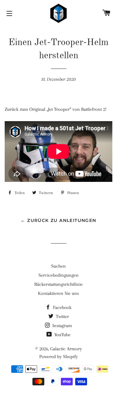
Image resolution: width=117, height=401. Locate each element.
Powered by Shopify (58, 356)
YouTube (62, 334)
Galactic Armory (66, 349)
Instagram (61, 325)
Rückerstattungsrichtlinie (58, 284)
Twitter (62, 316)
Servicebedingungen (58, 275)
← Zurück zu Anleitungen (58, 220)
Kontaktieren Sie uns (58, 293)
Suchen (58, 266)
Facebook (61, 307)
